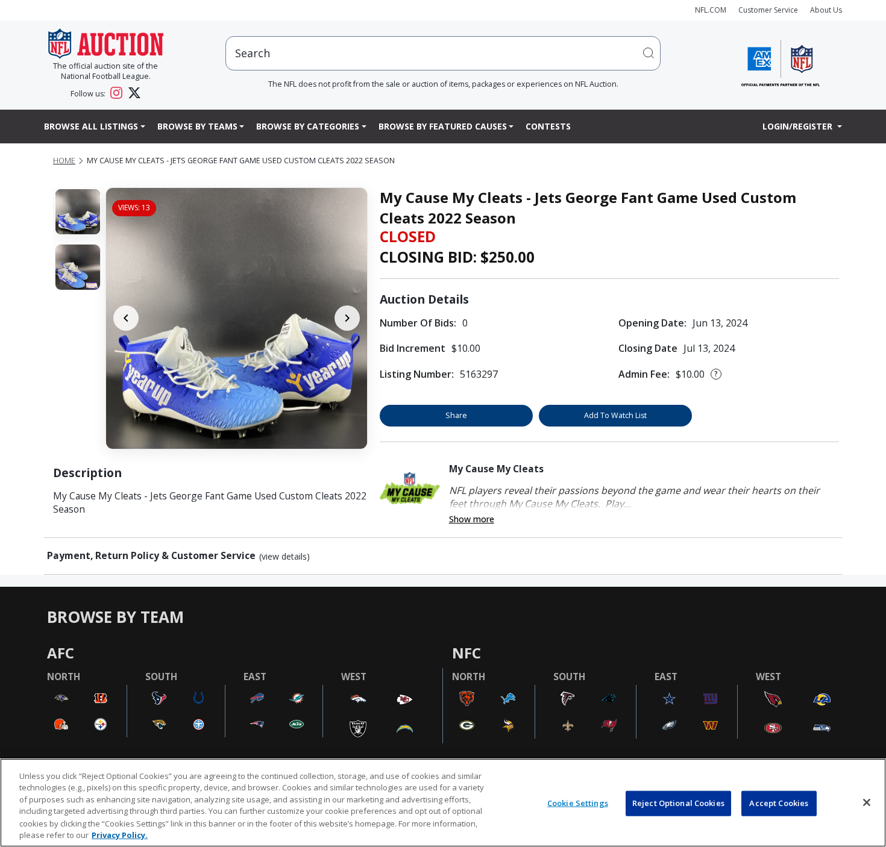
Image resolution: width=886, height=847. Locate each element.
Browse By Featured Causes (443, 126)
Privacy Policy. (120, 834)
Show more (471, 519)
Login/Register (798, 126)
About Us (826, 10)
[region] (443, 802)
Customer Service (768, 10)
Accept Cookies (778, 803)
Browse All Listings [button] (91, 126)
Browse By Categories (307, 126)
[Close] (866, 802)
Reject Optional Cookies (678, 803)
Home (64, 160)
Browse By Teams (197, 126)
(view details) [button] (284, 556)
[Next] (347, 318)
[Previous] (126, 318)
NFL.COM (710, 10)
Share (456, 415)
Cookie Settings (577, 803)
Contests (548, 126)
